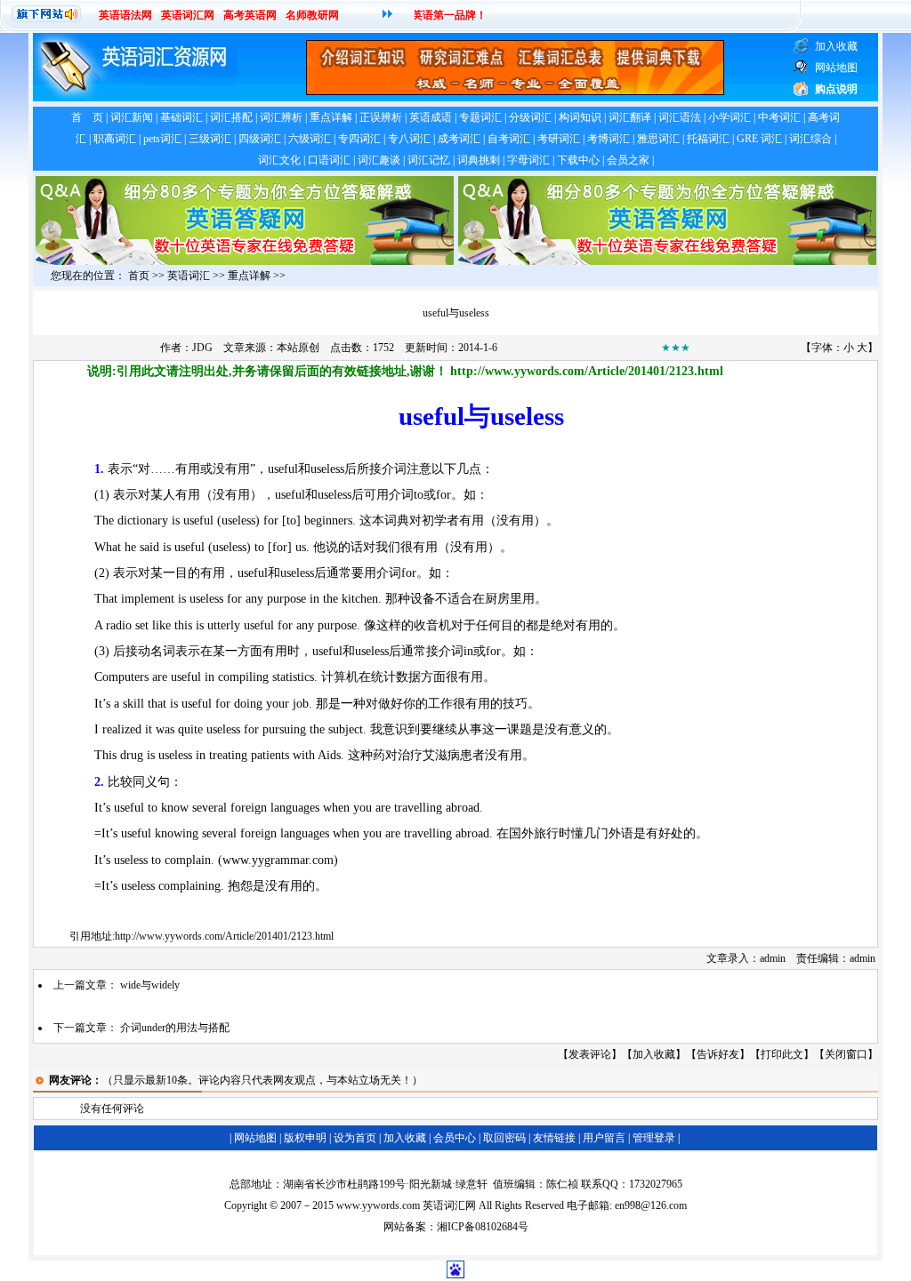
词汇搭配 (231, 117)
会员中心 (454, 1138)
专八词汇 (409, 138)
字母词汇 (528, 160)
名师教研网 (312, 15)
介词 (394, 469)
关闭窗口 (846, 1054)
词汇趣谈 (379, 160)
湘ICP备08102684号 (482, 1227)
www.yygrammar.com (278, 860)
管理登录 (654, 1138)
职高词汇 (114, 138)
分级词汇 (530, 117)
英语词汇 (188, 275)
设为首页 (355, 1138)
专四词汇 (359, 138)
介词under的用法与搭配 (175, 1027)
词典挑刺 (478, 160)
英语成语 (430, 117)
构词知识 (580, 117)
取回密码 (504, 1138)
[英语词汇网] (515, 91)
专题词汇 (480, 117)
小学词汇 (729, 117)
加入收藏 (654, 1054)
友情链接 (554, 1138)
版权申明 (305, 1138)
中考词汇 (779, 117)
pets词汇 (162, 138)
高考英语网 (250, 15)
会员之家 (628, 160)
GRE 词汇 (759, 138)
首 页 (87, 117)
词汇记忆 (428, 160)
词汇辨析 (281, 117)
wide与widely (150, 985)
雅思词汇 (658, 138)
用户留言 (604, 1138)
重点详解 (331, 117)
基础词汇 (181, 117)
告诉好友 (718, 1054)
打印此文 (782, 1054)
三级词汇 (210, 138)
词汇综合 (810, 138)
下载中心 (578, 160)
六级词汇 (309, 138)
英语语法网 (125, 15)
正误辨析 (380, 117)
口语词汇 (329, 160)
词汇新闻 (131, 117)
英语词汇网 (187, 15)
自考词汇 (509, 138)
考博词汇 (608, 138)
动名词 (156, 651)
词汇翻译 (630, 117)
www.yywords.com (378, 1205)
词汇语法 (679, 117)
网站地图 (255, 1138)
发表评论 (589, 1054)
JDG (202, 347)
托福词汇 (708, 138)
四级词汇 (259, 138)
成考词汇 (459, 138)
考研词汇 (558, 138)
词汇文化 (279, 160)
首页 (138, 275)
